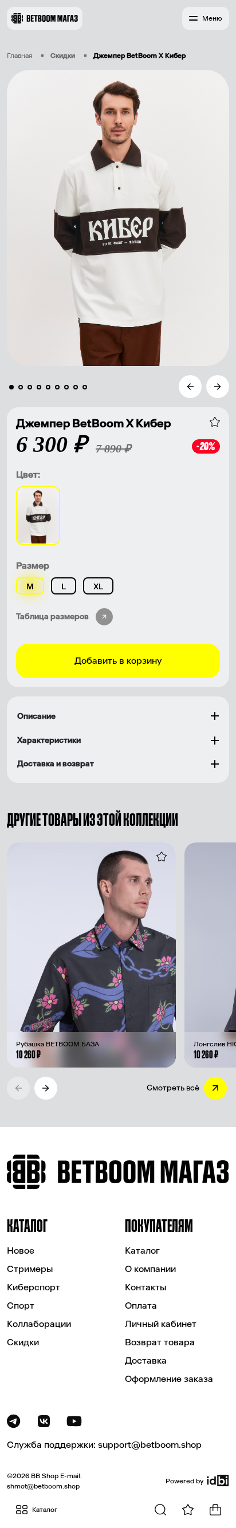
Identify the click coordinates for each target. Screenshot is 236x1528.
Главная (19, 56)
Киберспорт (33, 1287)
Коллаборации (39, 1323)
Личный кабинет (160, 1323)
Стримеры (30, 1268)
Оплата (141, 1305)
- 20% (205, 446)
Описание (36, 716)
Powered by (184, 1481)
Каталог (142, 1250)
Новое (20, 1250)
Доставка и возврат (55, 764)
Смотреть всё (173, 1088)
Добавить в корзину (118, 660)
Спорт (20, 1305)
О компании (150, 1268)
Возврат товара (160, 1342)
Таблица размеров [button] (52, 616)
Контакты (145, 1287)
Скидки (62, 56)
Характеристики (49, 740)
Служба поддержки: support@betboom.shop (104, 1444)
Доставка (146, 1360)
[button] (205, 18)
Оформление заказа (169, 1378)
